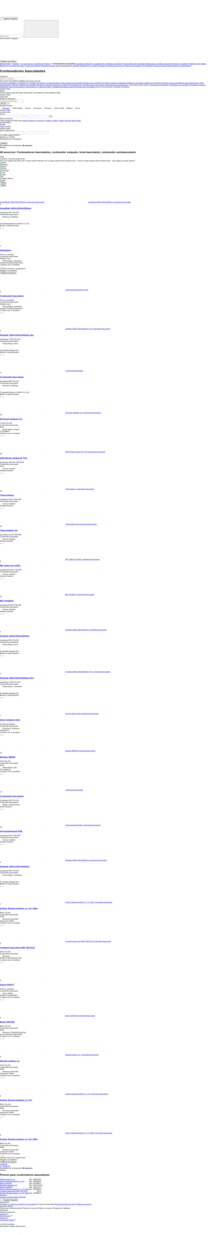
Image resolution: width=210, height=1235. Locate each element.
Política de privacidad (27, 1204)
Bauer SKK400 (7, 1022)
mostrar (4, 143)
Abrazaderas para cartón (50, 66)
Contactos (22, 1197)
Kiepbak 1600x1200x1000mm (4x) (17, 335)
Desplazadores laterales (69, 66)
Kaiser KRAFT (7, 985)
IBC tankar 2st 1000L (10, 565)
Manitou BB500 (7, 757)
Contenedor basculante (12, 296)
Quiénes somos (6, 1197)
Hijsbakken (5, 250)
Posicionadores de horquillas (133, 64)
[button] (105, 50)
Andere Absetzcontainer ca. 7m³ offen (19, 908)
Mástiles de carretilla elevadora (12, 66)
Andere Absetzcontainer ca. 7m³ (16, 1100)
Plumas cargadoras (180, 64)
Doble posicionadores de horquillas (138, 66)
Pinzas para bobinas (33, 66)
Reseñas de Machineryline (65, 1204)
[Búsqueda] (41, 29)
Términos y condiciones (9, 1204)
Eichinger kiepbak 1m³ (11, 419)
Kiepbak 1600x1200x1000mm (14, 636)
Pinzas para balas (160, 66)
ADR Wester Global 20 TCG (13, 458)
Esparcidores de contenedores (179, 66)
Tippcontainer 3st (9, 530)
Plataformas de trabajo (197, 64)
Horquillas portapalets (84, 64)
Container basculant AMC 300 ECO (17, 947)
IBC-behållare (7, 601)
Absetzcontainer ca (9, 1061)
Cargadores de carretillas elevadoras (107, 64)
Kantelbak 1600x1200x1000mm (15, 208)
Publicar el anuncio (8, 273)
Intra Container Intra (10, 720)
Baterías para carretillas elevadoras (159, 64)
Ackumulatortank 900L (11, 831)
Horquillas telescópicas (115, 66)
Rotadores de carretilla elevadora (93, 66)
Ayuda (15, 1197)
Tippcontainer (7, 495)
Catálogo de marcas (83, 1204)
